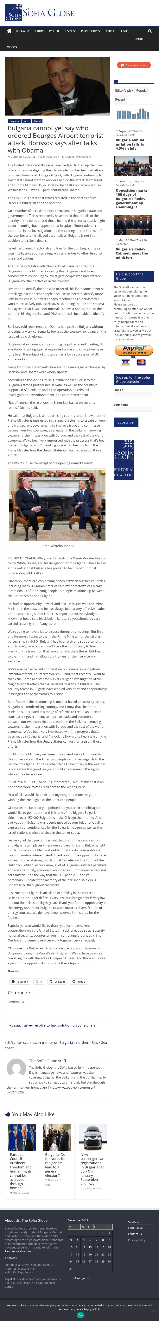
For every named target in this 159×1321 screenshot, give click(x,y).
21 (96, 1254)
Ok (80, 1315)
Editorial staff (136, 1228)
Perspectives (90, 31)
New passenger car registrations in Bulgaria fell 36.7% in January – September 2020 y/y (92, 1169)
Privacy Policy (136, 1240)
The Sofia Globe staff (48, 156)
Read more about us (18, 1251)
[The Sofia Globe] (9, 31)
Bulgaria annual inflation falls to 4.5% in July (130, 144)
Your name (121, 404)
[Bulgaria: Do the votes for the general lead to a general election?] (57, 1126)
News (26, 121)
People (110, 31)
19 (83, 1254)
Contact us (135, 1234)
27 (90, 1261)
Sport (139, 39)
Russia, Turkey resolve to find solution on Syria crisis (50, 1025)
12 (83, 1247)
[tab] (124, 91)
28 (96, 1261)
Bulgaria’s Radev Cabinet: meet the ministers (132, 253)
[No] (154, 1311)
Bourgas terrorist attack (78, 156)
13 (90, 1247)
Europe (39, 31)
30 (109, 1261)
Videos (12, 47)
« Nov (76, 1278)
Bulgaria (22, 31)
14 (96, 1247)
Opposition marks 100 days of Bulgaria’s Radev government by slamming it (132, 198)
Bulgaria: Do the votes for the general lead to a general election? (55, 1165)
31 (71, 1268)
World (54, 31)
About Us (134, 1221)
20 (90, 1254)
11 (77, 1247)
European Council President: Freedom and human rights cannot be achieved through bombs (21, 1171)
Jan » (85, 1278)
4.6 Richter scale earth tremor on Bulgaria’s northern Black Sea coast (56, 1045)
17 (71, 1254)
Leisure (124, 31)
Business (70, 31)
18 (77, 1254)
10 (71, 1247)
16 (109, 1247)
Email (118, 390)
